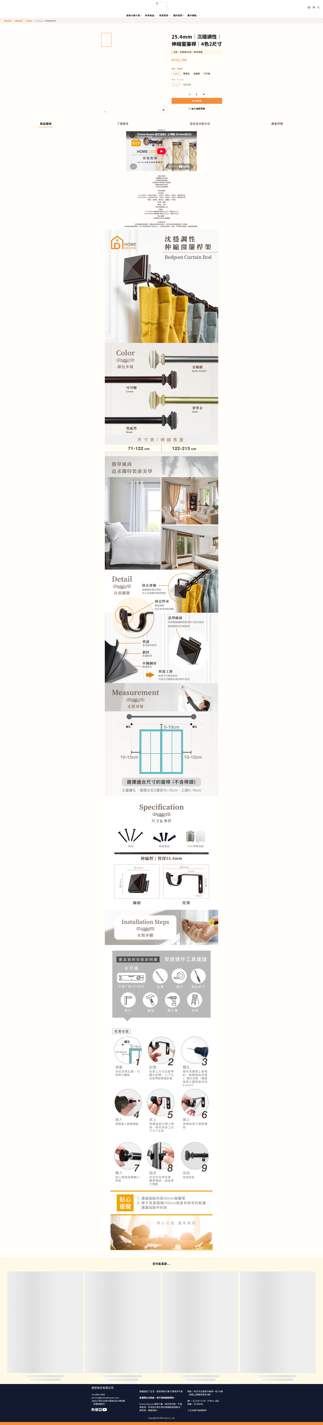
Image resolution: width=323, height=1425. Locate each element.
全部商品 (8, 20)
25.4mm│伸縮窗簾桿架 (45, 20)
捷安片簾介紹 (133, 15)
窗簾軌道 (19, 20)
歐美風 (29, 20)
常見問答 (163, 15)
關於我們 (177, 15)
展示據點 (192, 15)
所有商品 (149, 15)
